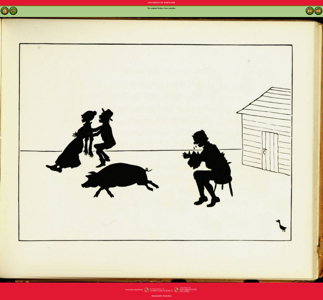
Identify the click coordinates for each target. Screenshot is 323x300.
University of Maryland (161, 3)
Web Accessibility (157, 295)
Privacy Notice (167, 295)
